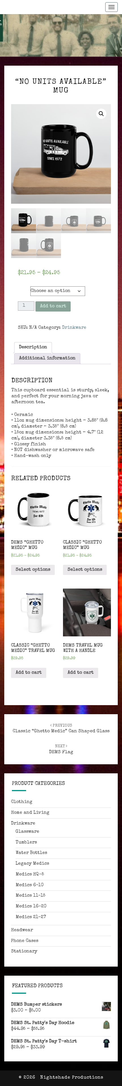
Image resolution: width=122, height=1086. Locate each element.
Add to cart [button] (29, 673)
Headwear (22, 930)
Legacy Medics (32, 864)
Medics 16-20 (31, 906)
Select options (33, 570)
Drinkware (74, 328)
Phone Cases (24, 941)
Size (24, 288)
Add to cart (53, 306)
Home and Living (30, 813)
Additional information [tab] (47, 358)
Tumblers (26, 842)
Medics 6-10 (30, 885)
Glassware (27, 832)
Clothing (21, 802)
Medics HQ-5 (30, 874)
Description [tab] (33, 347)
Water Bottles (31, 853)
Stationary (24, 951)
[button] (101, 114)
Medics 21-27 (31, 917)
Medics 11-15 (30, 896)
